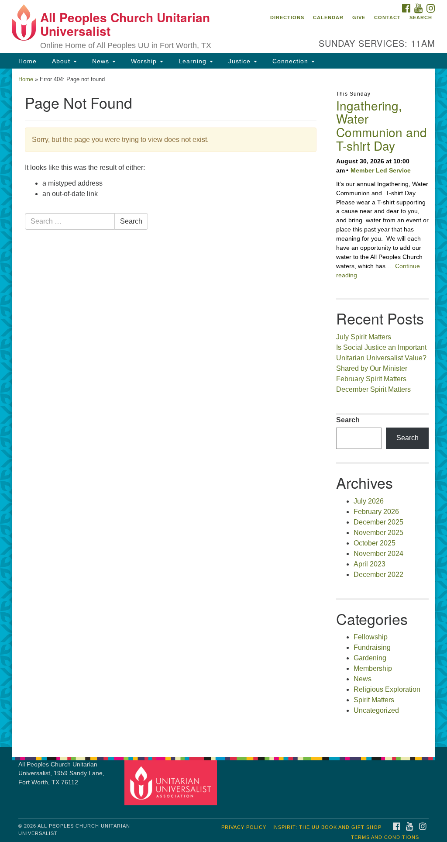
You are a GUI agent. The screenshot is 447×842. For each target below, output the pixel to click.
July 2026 (369, 501)
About (61, 61)
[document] (223, 408)
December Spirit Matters (373, 389)
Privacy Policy (243, 827)
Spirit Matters (374, 700)
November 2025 (378, 532)
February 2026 (376, 511)
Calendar (328, 17)
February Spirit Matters (371, 379)
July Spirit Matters (363, 337)
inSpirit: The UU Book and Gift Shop (327, 827)
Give (358, 17)
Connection (290, 61)
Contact (387, 17)
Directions (287, 17)
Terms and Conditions (385, 837)
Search (420, 17)
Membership (373, 668)
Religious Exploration (387, 689)
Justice (239, 61)
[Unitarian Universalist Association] (171, 782)
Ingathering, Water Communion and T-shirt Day (381, 125)
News (100, 61)
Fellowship (371, 637)
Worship (144, 61)
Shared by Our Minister (371, 368)
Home (27, 61)
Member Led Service (381, 170)
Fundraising (372, 647)
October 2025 (374, 543)
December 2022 (378, 574)
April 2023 (369, 564)
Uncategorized (376, 710)
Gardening (370, 658)
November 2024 (378, 553)
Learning (192, 61)
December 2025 (378, 522)
